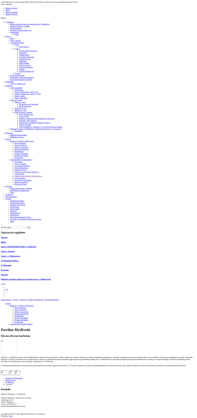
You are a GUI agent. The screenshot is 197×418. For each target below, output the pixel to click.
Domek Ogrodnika (21, 318)
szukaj (3, 227)
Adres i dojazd (7, 251)
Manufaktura (19, 316)
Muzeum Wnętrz (11, 14)
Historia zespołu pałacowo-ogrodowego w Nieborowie (26, 279)
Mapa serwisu (10, 380)
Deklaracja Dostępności (14, 378)
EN (6, 290)
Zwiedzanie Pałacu (9, 260)
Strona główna (6, 300)
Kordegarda (19, 322)
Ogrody (4, 275)
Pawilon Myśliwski (52, 300)
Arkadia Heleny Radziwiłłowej (21, 324)
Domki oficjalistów (21, 320)
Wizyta (4, 237)
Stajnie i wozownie (21, 312)
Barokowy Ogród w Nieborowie (31, 300)
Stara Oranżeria (20, 308)
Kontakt (5, 270)
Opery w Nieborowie (10, 256)
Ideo (10, 416)
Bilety (3, 242)
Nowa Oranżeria (21, 310)
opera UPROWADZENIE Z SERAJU (18, 247)
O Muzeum (6, 265)
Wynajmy (8, 384)
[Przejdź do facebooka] (5, 292)
